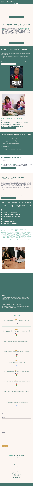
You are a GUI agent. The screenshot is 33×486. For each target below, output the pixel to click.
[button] (16, 121)
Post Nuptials (19, 465)
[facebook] (13, 477)
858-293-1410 (17, 455)
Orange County (16, 475)
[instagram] (15, 477)
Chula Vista (18, 469)
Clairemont (14, 473)
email (23, 455)
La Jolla (17, 468)
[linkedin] (17, 477)
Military (13, 464)
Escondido (14, 471)
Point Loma (18, 471)
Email (3, 417)
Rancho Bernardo (16, 470)
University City (18, 473)
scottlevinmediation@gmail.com (10, 302)
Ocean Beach (14, 474)
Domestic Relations (18, 464)
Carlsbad (19, 468)
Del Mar (14, 469)
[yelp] (19, 477)
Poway (18, 474)
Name (3, 413)
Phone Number (4, 421)
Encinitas (19, 472)
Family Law (13, 463)
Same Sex (20, 463)
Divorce (16, 463)
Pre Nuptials (14, 465)
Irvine (20, 474)
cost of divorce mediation (12, 164)
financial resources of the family (24, 29)
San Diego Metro (14, 472)
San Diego (13, 468)
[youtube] (16, 477)
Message (3, 432)
